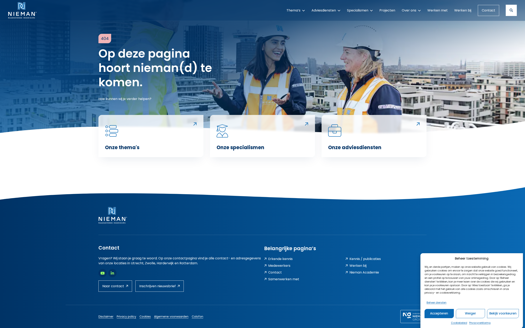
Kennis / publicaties (365, 259)
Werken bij (357, 265)
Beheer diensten (436, 302)
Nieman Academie (364, 272)
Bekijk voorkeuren (503, 313)
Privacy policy (126, 316)
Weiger (470, 313)
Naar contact (113, 286)
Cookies (145, 316)
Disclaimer (105, 316)
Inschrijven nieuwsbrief (157, 286)
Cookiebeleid (459, 322)
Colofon (197, 316)
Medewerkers (279, 265)
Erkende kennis (280, 259)
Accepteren (439, 313)
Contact (488, 10)
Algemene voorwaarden (171, 316)
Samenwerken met (283, 279)
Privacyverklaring (480, 322)
